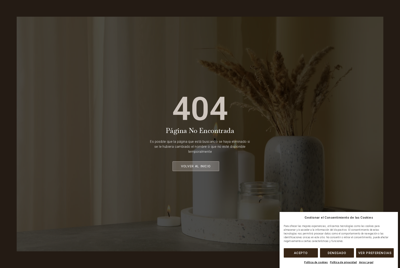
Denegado (337, 253)
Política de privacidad (343, 262)
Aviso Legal (366, 262)
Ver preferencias (374, 253)
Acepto (301, 253)
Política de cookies (316, 262)
